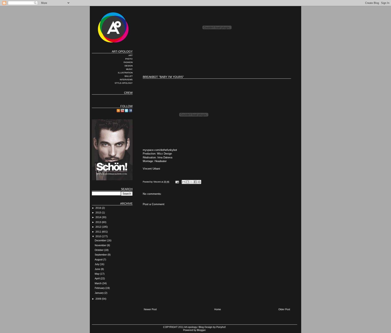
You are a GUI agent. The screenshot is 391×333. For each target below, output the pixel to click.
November (101, 245)
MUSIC (129, 69)
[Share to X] (191, 182)
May (97, 273)
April (97, 278)
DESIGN (129, 66)
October (99, 250)
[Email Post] (177, 182)
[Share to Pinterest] (199, 182)
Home (217, 309)
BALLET (129, 76)
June (98, 269)
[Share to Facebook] (195, 182)
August (99, 259)
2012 (99, 226)
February (100, 288)
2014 (99, 217)
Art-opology (190, 327)
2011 (99, 231)
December (101, 240)
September (101, 254)
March (98, 283)
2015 (99, 212)
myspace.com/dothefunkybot (160, 149)
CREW (128, 92)
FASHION (128, 62)
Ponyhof (220, 327)
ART (131, 55)
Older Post (284, 309)
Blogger (201, 330)
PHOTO (129, 59)
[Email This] (184, 182)
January (99, 293)
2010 (99, 236)
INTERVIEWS (126, 79)
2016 (99, 208)
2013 (99, 222)
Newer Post (150, 309)
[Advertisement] (217, 59)
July (97, 264)
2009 (99, 298)
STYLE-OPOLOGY (124, 83)
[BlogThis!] (188, 182)
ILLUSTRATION (125, 73)
